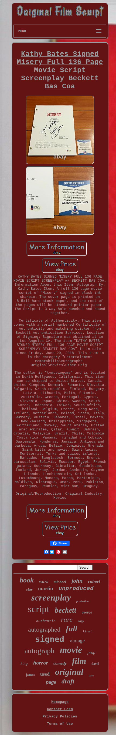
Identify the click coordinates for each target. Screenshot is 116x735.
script (38, 609)
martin (45, 588)
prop (91, 652)
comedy (60, 663)
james (30, 675)
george (87, 612)
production (82, 601)
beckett (65, 610)
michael (60, 582)
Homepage (60, 702)
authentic (46, 621)
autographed (44, 629)
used (45, 674)
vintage (77, 640)
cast (91, 675)
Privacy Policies (60, 716)
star (29, 589)
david (95, 664)
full (71, 628)
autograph (39, 650)
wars (43, 581)
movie (71, 650)
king (24, 663)
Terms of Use (60, 724)
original (69, 672)
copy (81, 621)
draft (68, 681)
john (77, 580)
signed (49, 639)
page (51, 682)
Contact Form (60, 709)
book (27, 580)
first (87, 631)
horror (40, 663)
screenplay (51, 597)
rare (67, 619)
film (79, 661)
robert (94, 581)
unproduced (76, 588)
